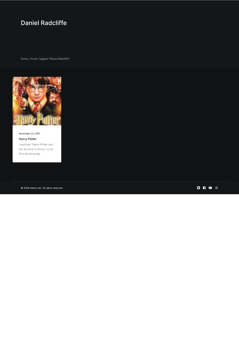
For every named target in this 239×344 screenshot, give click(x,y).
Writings (146, 6)
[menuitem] (104, 6)
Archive (182, 6)
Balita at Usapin (43, 85)
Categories (130, 6)
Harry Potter (28, 139)
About (115, 6)
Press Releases (164, 6)
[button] (195, 6)
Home (104, 6)
